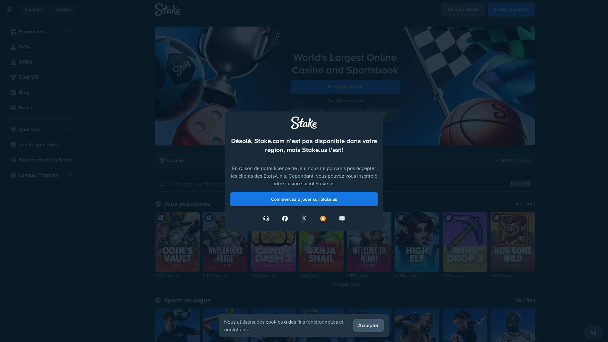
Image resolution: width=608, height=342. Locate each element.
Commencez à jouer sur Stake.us (304, 226)
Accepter (368, 325)
